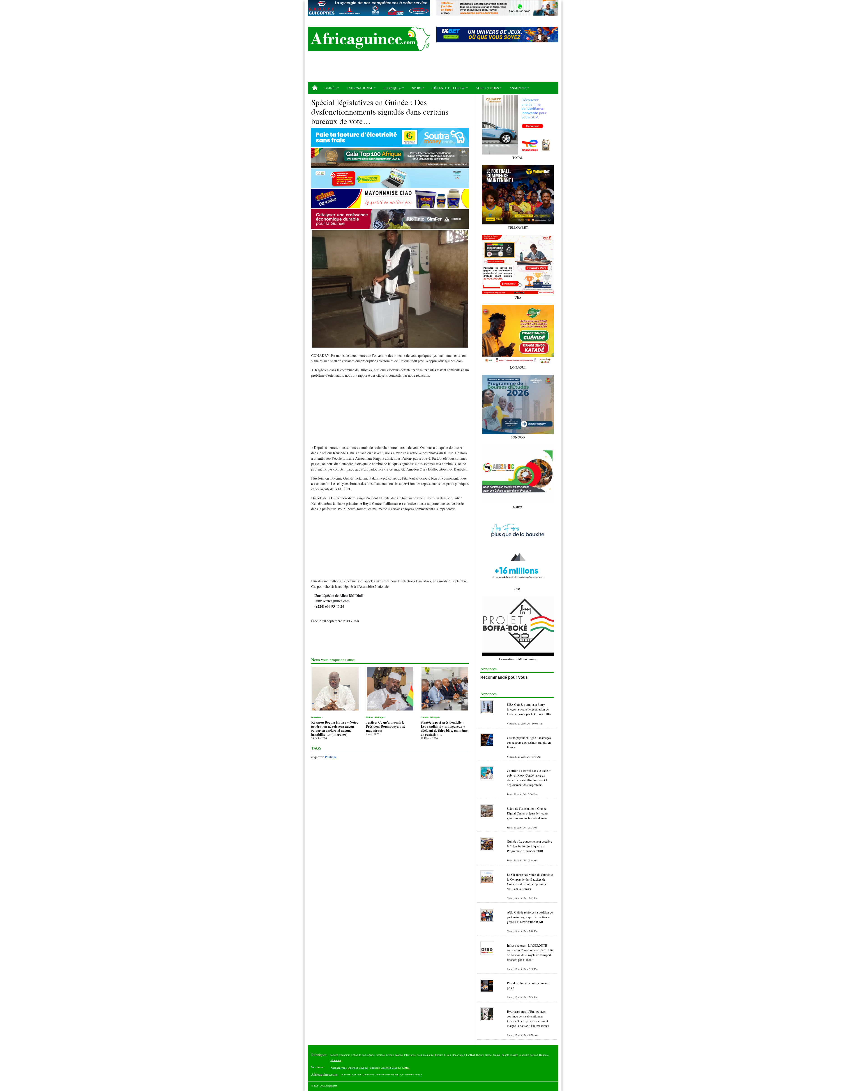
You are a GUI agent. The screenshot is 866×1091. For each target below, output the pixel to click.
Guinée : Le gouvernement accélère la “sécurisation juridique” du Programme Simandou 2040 (529, 846)
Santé (488, 1055)
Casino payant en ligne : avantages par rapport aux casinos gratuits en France (529, 742)
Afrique (390, 1055)
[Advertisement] (433, 68)
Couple (496, 1055)
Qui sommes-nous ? (411, 1074)
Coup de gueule (425, 1055)
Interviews (409, 1055)
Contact (356, 1074)
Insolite (514, 1055)
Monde (399, 1055)
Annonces (518, 88)
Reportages (458, 1055)
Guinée (330, 88)
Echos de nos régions (362, 1055)
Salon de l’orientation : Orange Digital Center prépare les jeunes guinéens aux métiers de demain (527, 813)
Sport (417, 88)
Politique (330, 757)
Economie (344, 1055)
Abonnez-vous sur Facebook (364, 1067)
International (360, 88)
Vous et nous (487, 88)
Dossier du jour (443, 1055)
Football (470, 1055)
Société (334, 1055)
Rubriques (392, 88)
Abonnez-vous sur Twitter (395, 1067)
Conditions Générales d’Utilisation (380, 1074)
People (505, 1055)
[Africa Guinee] (369, 39)
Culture (480, 1055)
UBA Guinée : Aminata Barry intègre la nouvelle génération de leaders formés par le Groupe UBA (529, 709)
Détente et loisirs (449, 88)
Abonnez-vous (339, 1067)
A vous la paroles (528, 1055)
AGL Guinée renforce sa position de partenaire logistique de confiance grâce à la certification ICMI (530, 917)
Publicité (345, 1074)
